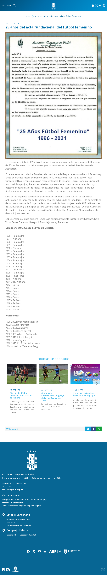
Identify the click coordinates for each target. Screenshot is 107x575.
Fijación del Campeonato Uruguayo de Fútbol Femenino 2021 (52, 397)
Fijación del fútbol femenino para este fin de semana (21, 395)
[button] (96, 384)
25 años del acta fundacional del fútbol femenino (58, 16)
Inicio (28, 16)
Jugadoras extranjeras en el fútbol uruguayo (84, 394)
